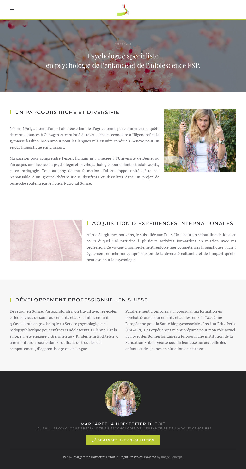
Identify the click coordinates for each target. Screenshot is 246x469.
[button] (12, 9)
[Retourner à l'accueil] (123, 9)
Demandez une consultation (126, 440)
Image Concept (171, 457)
